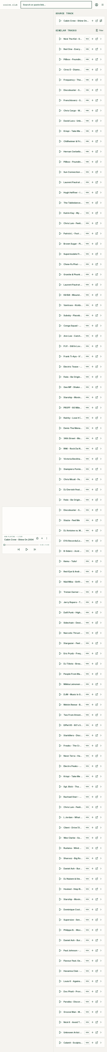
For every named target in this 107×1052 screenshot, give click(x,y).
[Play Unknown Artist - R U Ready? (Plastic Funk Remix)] (61, 1032)
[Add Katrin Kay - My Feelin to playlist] (92, 213)
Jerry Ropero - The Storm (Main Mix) (74, 602)
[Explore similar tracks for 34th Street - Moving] (101, 438)
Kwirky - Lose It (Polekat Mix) (74, 418)
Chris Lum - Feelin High (74, 223)
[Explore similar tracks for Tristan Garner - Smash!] (101, 592)
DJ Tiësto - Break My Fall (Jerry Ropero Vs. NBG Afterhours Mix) (74, 663)
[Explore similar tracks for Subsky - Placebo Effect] (101, 315)
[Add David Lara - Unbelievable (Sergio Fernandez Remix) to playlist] (92, 120)
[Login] (96, 4)
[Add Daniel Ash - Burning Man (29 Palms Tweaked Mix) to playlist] (92, 868)
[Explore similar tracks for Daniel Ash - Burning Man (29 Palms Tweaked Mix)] (101, 868)
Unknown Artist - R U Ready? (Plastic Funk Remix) (74, 1032)
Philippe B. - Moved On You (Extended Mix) (74, 930)
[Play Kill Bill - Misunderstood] (61, 295)
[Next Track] (34, 549)
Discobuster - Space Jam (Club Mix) (74, 90)
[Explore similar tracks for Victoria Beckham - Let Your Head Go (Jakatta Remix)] (101, 458)
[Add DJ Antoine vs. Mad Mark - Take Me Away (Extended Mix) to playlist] (92, 530)
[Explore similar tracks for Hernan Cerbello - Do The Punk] (101, 151)
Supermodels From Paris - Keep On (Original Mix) (74, 254)
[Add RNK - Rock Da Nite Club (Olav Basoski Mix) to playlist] (92, 448)
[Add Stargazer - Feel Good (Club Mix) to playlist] (92, 643)
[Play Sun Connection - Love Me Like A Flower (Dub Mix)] (61, 172)
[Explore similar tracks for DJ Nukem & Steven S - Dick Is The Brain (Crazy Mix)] (101, 878)
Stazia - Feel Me (72, 520)
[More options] (46, 538)
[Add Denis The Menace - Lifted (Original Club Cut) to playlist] (92, 428)
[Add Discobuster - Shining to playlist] (92, 510)
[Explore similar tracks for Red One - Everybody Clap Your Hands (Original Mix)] (101, 49)
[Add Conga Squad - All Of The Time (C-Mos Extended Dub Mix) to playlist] (92, 325)
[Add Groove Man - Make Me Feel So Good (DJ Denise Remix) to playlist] (92, 1011)
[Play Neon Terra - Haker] (61, 756)
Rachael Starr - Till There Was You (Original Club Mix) (74, 797)
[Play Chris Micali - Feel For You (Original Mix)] (61, 479)
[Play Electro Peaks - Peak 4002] (61, 766)
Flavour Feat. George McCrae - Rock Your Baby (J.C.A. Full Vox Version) (74, 960)
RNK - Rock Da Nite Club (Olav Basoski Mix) (74, 448)
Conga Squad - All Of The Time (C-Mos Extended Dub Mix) (74, 325)
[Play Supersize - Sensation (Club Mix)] (61, 920)
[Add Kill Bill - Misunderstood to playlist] (92, 294)
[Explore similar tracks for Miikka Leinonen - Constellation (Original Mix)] (101, 684)
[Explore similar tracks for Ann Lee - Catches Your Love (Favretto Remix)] (101, 335)
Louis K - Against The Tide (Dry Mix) (74, 981)
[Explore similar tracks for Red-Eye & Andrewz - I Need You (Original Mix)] (101, 571)
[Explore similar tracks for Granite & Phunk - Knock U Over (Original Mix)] (101, 274)
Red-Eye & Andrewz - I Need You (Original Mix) (74, 571)
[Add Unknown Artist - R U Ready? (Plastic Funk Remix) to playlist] (92, 1032)
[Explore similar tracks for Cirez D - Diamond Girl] (101, 69)
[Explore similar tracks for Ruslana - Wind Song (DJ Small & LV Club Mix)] (101, 848)
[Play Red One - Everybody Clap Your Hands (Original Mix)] (61, 49)
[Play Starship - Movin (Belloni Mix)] (61, 899)
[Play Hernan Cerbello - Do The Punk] (61, 151)
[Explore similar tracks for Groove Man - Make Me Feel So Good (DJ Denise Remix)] (101, 1011)
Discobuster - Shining (74, 510)
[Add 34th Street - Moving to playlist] (92, 438)
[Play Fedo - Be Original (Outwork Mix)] (61, 377)
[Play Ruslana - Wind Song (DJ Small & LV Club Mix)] (61, 848)
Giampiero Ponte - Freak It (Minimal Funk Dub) (74, 469)
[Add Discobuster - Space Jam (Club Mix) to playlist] (92, 90)
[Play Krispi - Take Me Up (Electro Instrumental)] (61, 776)
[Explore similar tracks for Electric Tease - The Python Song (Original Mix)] (101, 366)
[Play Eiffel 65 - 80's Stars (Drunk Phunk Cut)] (61, 725)
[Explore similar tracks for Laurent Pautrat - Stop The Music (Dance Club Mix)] (101, 284)
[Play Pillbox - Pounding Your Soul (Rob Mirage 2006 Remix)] (61, 59)
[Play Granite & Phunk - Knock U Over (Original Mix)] (61, 274)
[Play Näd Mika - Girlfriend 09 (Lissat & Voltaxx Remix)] (61, 582)
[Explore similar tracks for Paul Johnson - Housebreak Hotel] (101, 950)
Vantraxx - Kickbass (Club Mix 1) (74, 305)
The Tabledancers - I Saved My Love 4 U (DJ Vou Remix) (74, 202)
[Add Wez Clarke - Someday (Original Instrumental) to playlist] (92, 837)
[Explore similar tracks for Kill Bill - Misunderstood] (101, 294)
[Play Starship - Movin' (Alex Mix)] (61, 397)
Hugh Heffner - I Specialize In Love (74, 192)
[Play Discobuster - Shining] (61, 510)
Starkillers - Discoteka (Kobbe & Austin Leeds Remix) (74, 735)
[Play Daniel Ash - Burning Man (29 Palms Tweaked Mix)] (61, 868)
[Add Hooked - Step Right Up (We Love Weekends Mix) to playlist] (92, 889)
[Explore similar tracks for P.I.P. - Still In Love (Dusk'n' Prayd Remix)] (101, 346)
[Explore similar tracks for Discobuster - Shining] (101, 510)
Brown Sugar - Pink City (74, 243)
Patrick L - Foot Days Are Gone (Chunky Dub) (74, 233)
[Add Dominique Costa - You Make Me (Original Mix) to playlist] (92, 909)
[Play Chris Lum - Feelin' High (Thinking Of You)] (61, 807)
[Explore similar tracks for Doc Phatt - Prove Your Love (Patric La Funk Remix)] (101, 991)
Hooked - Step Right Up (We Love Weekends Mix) (74, 889)
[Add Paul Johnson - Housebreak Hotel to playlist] (92, 950)
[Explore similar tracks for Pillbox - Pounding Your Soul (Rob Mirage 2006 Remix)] (101, 59)
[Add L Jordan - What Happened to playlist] (92, 817)
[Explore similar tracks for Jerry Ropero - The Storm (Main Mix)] (101, 602)
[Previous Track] (18, 549)
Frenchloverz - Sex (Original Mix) (74, 100)
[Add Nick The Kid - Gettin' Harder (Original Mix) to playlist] (92, 38)
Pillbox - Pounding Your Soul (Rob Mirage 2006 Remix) (74, 59)
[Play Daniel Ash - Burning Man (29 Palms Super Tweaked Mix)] (61, 940)
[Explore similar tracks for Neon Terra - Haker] (101, 755)
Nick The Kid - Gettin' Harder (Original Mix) (74, 39)
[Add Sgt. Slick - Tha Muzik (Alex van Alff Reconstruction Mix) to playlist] (92, 786)
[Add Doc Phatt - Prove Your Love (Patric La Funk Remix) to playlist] (92, 991)
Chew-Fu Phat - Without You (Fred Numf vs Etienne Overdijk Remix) (74, 264)
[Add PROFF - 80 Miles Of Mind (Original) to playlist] (92, 407)
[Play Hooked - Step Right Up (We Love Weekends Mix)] (61, 889)
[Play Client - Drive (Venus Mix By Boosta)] (61, 827)
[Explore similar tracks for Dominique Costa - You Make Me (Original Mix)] (101, 909)
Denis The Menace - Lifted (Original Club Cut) (74, 428)
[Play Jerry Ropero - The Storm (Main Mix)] (61, 602)
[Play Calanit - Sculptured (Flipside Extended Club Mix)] (61, 1043)
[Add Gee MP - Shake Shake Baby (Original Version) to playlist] (92, 387)
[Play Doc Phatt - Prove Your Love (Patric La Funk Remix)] (61, 991)
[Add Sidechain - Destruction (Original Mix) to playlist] (92, 622)
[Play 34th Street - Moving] (61, 438)
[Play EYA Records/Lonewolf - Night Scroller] (61, 541)
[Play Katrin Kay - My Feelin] (61, 213)
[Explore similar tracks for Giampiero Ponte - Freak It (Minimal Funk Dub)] (101, 469)
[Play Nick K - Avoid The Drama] (61, 1022)
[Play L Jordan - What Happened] (61, 817)
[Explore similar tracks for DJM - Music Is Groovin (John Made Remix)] (101, 694)
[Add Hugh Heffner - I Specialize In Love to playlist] (92, 192)
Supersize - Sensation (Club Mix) (74, 919)
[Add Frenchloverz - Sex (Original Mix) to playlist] (92, 100)
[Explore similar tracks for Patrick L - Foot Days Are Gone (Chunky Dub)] (101, 233)
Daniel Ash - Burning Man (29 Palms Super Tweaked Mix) (74, 940)
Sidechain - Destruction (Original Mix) (74, 622)
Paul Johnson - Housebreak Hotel (74, 950)
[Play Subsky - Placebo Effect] (61, 315)
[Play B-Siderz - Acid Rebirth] (61, 551)
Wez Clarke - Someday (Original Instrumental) (74, 838)
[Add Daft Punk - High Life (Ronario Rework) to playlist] (92, 612)
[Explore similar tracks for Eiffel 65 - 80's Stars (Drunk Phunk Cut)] (101, 725)
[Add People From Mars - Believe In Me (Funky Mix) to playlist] (92, 673)
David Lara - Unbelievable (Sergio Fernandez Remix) (74, 121)
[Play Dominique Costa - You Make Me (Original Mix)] (61, 909)
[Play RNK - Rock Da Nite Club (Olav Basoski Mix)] (61, 448)
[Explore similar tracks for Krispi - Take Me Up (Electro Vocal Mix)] (101, 131)
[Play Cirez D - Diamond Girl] (61, 69)
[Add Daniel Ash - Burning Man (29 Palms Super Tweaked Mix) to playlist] (92, 940)
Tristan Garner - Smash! (74, 592)
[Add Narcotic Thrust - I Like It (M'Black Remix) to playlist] (92, 632)
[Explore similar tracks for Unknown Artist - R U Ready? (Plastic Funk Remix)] (101, 1032)
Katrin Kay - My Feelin (74, 213)
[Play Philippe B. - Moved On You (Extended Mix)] (61, 930)
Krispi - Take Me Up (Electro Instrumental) (74, 776)
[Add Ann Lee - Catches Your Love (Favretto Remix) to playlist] (92, 335)
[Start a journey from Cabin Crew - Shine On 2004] (101, 20)
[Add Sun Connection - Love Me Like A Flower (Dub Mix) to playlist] (92, 172)
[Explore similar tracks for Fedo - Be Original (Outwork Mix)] (101, 376)
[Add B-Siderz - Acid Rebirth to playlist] (92, 551)
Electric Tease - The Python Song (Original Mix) (74, 366)
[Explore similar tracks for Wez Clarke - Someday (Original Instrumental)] (101, 837)
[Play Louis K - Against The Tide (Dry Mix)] (61, 981)
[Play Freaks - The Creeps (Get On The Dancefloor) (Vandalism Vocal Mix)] (61, 745)
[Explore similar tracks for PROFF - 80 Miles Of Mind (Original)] (101, 407)
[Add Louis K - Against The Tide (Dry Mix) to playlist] (92, 981)
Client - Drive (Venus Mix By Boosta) (74, 827)
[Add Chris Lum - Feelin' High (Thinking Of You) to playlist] (92, 807)
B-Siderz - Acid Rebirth (74, 551)
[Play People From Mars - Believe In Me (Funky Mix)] (61, 674)
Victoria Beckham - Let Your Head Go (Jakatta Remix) (74, 459)
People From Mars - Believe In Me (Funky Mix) (74, 674)
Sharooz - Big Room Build (74, 858)
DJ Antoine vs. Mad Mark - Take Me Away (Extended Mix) (74, 530)
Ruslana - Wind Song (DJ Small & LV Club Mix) (74, 848)
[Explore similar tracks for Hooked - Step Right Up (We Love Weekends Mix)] (101, 889)
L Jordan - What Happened (74, 817)
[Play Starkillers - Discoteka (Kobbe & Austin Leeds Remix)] (61, 735)
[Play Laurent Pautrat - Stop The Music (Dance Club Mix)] (61, 285)
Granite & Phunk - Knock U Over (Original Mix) (74, 274)
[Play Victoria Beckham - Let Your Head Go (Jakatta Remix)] (61, 459)
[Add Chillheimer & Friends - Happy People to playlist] (92, 141)
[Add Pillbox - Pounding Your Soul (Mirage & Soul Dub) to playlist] (92, 161)
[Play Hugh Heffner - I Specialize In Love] (61, 192)
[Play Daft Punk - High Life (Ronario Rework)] (61, 612)
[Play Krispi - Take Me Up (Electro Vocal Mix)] (61, 131)
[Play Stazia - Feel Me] (61, 520)
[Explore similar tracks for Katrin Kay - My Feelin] (101, 213)
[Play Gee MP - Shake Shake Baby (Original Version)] (61, 387)
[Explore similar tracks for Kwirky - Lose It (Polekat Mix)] (101, 417)
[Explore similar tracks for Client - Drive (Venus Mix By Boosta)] (101, 827)
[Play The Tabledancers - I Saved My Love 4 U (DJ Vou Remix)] (61, 203)
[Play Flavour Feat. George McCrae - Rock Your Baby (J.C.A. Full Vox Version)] (61, 961)
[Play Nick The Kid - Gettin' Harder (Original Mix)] (61, 39)
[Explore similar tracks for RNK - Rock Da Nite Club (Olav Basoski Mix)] (101, 448)
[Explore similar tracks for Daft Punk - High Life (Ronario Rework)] (101, 612)
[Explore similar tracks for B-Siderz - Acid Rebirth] (101, 551)
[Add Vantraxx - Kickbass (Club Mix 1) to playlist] (92, 305)
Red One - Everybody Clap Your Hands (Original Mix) (74, 49)
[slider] (21, 545)
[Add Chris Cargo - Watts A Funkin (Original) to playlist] (92, 110)
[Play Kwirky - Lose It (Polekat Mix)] (61, 418)
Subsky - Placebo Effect (74, 315)
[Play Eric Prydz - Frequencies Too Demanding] (61, 653)
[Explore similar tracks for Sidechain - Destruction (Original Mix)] (101, 622)
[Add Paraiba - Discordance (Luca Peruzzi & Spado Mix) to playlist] (92, 1001)
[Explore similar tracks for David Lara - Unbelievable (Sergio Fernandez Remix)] (101, 120)
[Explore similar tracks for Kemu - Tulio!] (101, 561)
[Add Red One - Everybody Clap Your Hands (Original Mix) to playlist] (92, 49)
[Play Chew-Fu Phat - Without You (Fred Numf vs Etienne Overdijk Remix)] (61, 264)
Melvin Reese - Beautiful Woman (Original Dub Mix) (74, 704)
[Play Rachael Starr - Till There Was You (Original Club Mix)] (61, 797)
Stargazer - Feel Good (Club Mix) (74, 643)
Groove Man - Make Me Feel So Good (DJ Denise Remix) (74, 1012)
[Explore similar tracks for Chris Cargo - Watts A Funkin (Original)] (101, 110)
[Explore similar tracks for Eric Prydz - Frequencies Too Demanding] (101, 653)
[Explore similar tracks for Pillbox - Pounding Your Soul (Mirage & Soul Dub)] (101, 161)
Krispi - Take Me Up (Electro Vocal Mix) (74, 131)
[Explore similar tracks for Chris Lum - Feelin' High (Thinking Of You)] (101, 807)
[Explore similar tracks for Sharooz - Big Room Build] (101, 858)
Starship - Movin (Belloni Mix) (74, 899)
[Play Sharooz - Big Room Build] (61, 858)
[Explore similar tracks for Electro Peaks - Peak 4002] (101, 766)
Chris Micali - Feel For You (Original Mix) (74, 479)
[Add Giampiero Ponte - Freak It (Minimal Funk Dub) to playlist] (92, 469)
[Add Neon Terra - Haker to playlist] (92, 755)
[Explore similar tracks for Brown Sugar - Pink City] (101, 243)
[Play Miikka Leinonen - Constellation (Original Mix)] (61, 684)
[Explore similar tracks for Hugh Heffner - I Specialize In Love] (101, 192)
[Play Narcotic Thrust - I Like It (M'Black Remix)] (61, 633)
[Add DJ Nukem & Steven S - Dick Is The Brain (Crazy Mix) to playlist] (92, 878)
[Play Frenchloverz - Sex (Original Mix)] (61, 100)
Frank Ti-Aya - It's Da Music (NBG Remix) (74, 356)
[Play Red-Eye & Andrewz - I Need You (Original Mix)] (61, 571)
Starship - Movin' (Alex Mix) (74, 397)
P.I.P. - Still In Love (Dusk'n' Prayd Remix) (74, 346)
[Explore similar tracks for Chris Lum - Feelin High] (101, 223)
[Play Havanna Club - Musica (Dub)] (61, 971)
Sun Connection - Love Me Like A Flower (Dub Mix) (74, 172)
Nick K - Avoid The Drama (74, 1022)
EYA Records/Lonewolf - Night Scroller (74, 540)
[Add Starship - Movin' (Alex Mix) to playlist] (92, 397)
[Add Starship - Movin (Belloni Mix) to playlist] (92, 899)
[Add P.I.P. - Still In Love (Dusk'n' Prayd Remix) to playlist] (92, 346)
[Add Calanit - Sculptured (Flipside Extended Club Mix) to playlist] (92, 1042)
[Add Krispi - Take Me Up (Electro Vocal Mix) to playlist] (92, 131)
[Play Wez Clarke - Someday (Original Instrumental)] (61, 838)
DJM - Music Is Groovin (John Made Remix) (74, 694)
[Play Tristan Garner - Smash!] (61, 592)
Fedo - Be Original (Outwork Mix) (74, 377)
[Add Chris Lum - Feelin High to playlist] (92, 223)
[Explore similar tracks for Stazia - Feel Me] (101, 520)
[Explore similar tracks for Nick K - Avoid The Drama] (101, 1022)
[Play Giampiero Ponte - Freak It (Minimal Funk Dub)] (61, 469)
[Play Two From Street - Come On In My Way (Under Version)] (61, 715)
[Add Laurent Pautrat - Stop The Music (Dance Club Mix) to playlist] (92, 284)
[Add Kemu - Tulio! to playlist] (92, 561)
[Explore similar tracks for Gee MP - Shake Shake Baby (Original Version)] (101, 387)
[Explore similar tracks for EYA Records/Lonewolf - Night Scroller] (101, 540)
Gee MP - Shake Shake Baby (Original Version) (74, 387)
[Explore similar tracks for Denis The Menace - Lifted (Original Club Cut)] (101, 428)
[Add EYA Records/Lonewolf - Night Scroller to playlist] (92, 540)
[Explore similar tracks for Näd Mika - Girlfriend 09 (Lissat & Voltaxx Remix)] (101, 581)
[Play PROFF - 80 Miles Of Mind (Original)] (61, 407)
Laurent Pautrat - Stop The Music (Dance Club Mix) (74, 284)
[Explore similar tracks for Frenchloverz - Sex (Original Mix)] (101, 100)
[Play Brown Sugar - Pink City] (61, 244)
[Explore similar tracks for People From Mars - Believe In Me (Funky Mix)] (101, 673)
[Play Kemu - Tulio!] (61, 561)
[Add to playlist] (42, 538)
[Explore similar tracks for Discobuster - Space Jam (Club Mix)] (101, 90)
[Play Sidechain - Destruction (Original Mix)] (61, 623)
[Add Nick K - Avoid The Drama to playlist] (92, 1022)
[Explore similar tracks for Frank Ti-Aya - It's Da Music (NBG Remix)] (101, 356)
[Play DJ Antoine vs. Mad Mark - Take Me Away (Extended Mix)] (61, 530)
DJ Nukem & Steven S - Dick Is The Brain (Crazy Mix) (74, 878)
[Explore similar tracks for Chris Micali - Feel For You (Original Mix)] (101, 479)
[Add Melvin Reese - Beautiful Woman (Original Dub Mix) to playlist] (92, 704)
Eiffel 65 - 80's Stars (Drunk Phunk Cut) (74, 725)
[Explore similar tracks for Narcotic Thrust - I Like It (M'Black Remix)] (101, 632)
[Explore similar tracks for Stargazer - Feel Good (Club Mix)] (101, 643)
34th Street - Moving (74, 438)
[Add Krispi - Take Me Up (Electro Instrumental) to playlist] (92, 776)
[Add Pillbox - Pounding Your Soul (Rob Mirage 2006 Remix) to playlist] (92, 59)
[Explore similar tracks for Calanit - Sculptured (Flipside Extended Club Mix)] (101, 1042)
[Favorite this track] (37, 538)
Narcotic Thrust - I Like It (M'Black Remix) (74, 633)
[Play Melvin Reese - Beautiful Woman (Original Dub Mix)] (61, 705)
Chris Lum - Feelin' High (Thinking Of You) (74, 807)
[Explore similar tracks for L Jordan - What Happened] (101, 817)
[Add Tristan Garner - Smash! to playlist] (92, 592)
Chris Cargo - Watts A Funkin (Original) (74, 110)
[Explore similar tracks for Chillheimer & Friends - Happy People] (101, 141)
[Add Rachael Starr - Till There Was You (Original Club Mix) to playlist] (92, 796)
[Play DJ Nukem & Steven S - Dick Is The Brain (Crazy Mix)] (61, 879)
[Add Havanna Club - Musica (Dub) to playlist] (92, 971)
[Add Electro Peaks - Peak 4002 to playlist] (92, 766)
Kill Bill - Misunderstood (74, 295)
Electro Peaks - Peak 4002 (74, 766)
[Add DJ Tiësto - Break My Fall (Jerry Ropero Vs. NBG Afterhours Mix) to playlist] (92, 663)
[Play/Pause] (26, 549)
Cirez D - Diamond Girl (74, 69)
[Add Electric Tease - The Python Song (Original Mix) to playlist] (92, 366)
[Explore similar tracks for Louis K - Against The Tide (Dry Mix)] (101, 981)
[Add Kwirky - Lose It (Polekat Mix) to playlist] (92, 417)
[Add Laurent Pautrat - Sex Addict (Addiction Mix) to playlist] (92, 182)
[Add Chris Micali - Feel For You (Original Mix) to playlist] (92, 479)
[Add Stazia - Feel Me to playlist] (92, 520)
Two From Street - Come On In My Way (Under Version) (74, 715)
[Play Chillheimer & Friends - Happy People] (61, 141)
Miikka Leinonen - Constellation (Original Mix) (74, 684)
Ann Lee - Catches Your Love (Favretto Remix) (74, 336)
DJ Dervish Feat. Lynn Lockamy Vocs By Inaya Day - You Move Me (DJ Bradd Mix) (74, 489)
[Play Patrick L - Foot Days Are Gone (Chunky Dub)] (61, 233)
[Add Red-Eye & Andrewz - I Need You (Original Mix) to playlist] (92, 571)
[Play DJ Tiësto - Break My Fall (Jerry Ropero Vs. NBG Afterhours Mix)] (61, 664)
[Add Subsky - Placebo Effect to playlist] (92, 315)
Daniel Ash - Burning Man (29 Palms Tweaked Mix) (74, 868)
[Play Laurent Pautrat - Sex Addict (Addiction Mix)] (61, 182)
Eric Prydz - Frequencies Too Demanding (74, 653)
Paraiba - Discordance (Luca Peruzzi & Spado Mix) (74, 1001)
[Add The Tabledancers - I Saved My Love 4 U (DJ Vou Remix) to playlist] (92, 202)
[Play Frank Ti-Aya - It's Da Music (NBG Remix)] (61, 356)
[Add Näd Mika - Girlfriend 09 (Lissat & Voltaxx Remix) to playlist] (92, 581)
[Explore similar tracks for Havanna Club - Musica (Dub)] (101, 971)
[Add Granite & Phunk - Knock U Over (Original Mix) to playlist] (92, 274)
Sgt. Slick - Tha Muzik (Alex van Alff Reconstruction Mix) (74, 786)
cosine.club (10, 4)
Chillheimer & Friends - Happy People (74, 141)
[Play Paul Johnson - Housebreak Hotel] (61, 950)
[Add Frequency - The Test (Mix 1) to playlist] (92, 79)
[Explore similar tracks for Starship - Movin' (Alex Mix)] (101, 397)
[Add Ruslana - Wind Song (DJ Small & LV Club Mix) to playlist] (92, 848)
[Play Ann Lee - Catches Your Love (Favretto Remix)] (61, 336)
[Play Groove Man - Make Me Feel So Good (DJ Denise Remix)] (61, 1012)
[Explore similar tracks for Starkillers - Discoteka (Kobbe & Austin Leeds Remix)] (101, 735)
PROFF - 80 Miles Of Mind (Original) (74, 407)
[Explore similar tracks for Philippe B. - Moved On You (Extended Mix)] (101, 930)
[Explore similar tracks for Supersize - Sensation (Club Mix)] (101, 919)
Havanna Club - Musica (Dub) (74, 971)
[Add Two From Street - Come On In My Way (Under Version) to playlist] (92, 714)
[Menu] (102, 4)
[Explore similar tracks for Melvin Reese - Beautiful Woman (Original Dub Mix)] (101, 704)
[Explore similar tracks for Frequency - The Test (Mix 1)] (101, 79)
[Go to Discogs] (97, 20)
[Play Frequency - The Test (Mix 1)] (61, 80)
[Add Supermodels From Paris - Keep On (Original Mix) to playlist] (92, 254)
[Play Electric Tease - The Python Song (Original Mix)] (61, 366)
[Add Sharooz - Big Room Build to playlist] (92, 858)
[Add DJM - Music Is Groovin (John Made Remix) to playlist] (92, 694)
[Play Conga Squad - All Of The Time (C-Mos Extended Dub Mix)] (61, 326)
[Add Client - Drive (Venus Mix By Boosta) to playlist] (92, 827)
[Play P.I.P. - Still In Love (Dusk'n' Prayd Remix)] (61, 346)
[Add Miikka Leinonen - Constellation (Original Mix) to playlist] (92, 684)
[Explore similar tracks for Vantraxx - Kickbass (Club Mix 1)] (101, 305)
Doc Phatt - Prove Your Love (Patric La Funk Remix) (74, 991)
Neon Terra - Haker (74, 756)
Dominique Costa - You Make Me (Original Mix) (74, 909)
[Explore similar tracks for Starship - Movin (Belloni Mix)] (101, 899)
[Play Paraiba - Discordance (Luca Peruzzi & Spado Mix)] (61, 1002)
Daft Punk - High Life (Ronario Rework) (74, 612)
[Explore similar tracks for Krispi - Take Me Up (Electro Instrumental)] (101, 776)
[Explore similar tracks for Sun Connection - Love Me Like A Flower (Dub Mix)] (101, 172)
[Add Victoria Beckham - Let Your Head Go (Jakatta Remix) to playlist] (92, 458)
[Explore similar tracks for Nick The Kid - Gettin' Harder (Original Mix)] (101, 38)
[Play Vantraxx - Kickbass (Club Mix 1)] (61, 305)
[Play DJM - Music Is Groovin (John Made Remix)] (61, 694)
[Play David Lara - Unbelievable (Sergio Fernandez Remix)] (61, 121)
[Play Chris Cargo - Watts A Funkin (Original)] (61, 110)
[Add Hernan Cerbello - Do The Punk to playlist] (92, 151)
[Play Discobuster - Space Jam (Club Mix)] (61, 90)
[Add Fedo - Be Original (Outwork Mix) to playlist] (92, 376)
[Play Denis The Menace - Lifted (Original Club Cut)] (61, 428)
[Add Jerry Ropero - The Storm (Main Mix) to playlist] (92, 602)
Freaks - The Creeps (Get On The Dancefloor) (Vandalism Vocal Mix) (74, 745)
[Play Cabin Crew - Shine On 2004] (61, 21)
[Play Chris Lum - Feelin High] (61, 223)
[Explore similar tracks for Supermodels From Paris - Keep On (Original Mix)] (101, 254)
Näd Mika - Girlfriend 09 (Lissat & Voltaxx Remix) (74, 581)
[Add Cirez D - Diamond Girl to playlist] (92, 69)
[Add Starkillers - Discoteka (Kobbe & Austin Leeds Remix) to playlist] (92, 735)
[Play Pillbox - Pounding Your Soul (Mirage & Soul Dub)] (61, 162)
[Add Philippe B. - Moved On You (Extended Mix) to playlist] (92, 930)
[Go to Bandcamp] (97, 540)
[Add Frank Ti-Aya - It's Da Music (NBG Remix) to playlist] (92, 356)
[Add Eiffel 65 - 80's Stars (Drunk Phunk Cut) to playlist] (92, 725)
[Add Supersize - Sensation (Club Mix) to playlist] (92, 919)
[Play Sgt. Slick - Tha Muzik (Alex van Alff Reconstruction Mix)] (61, 786)
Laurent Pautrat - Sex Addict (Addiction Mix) (74, 182)
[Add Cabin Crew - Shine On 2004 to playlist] (92, 20)
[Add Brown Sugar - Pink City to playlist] (92, 243)
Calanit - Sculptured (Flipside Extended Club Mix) (74, 1042)
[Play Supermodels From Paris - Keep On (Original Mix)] (61, 254)
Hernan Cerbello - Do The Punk (74, 151)
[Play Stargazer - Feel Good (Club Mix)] (61, 643)
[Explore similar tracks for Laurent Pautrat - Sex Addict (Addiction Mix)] (101, 182)
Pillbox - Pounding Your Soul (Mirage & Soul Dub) (74, 161)
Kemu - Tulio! (70, 561)
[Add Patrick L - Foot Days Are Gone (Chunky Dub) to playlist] (92, 233)
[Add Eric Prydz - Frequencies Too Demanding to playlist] (92, 653)
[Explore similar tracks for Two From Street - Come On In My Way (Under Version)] (101, 714)
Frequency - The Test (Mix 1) (74, 80)
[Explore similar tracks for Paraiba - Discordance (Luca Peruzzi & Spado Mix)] (101, 1001)
